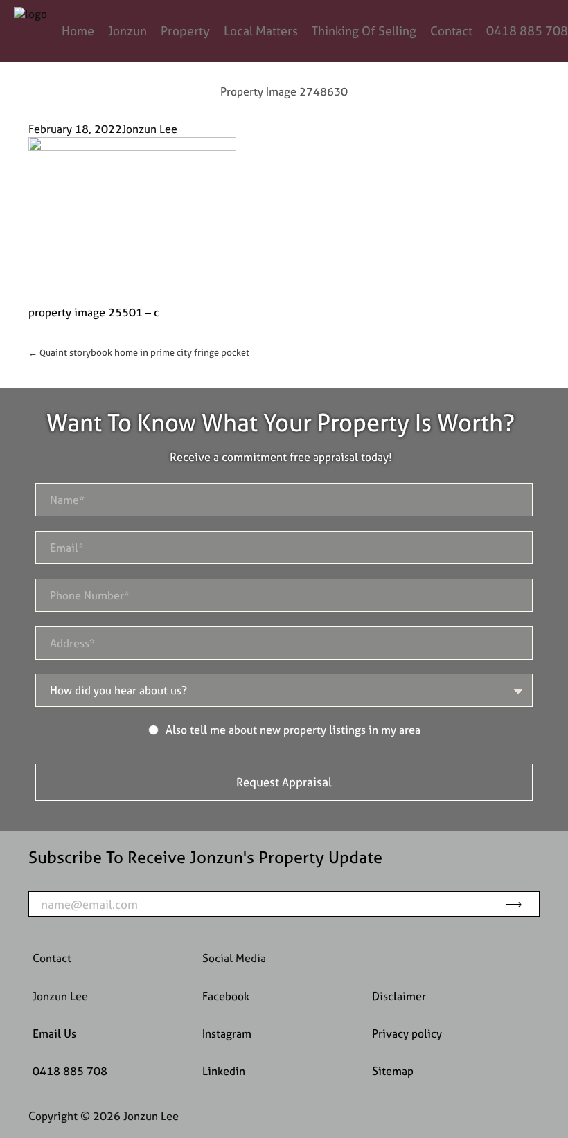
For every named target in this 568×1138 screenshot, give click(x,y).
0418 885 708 (527, 30)
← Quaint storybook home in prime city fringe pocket (138, 352)
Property (185, 30)
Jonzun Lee (149, 128)
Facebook (225, 996)
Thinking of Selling (364, 30)
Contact (451, 30)
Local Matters (261, 30)
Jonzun (127, 30)
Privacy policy (407, 1033)
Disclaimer (399, 996)
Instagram (226, 1033)
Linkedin (223, 1070)
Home (78, 30)
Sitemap (393, 1070)
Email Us (54, 1033)
